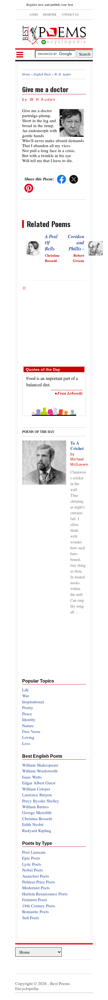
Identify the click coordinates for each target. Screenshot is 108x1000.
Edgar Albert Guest (38, 782)
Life (25, 689)
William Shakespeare (40, 765)
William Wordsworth (40, 771)
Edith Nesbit (32, 824)
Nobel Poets (32, 870)
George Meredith (37, 812)
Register (49, 14)
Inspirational (33, 701)
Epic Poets (31, 858)
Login (34, 14)
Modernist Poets (36, 887)
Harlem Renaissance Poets (45, 893)
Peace (27, 713)
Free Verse (31, 731)
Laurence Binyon (37, 794)
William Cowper (36, 789)
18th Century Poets (38, 905)
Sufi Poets (30, 917)
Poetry (27, 707)
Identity (28, 719)
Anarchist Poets (35, 876)
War (25, 695)
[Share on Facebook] (61, 179)
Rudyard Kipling (36, 830)
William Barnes (35, 806)
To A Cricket (77, 446)
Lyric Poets (31, 864)
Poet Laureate (34, 852)
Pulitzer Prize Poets (38, 882)
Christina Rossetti (37, 818)
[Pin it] (28, 187)
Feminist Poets (34, 899)
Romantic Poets (35, 911)
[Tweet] (73, 179)
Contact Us (70, 14)
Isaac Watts (32, 777)
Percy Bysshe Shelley (40, 800)
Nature (28, 725)
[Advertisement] (54, 323)
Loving (28, 737)
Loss (26, 743)
